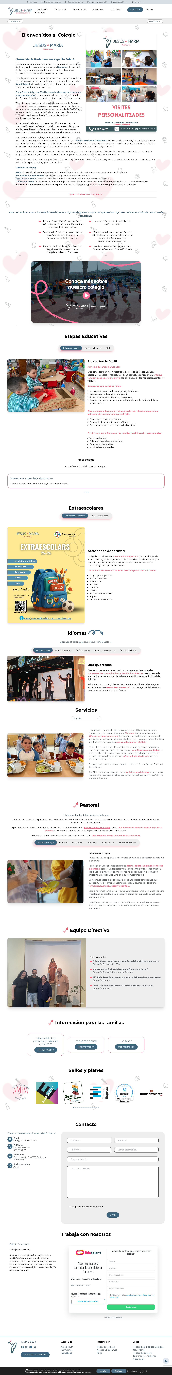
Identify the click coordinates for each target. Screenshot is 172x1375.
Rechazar (119, 1371)
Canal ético (32, 2)
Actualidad (115, 9)
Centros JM (60, 9)
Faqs (99, 1353)
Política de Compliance (51, 2)
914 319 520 (29, 1342)
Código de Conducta (74, 2)
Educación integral (46, 842)
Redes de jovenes (106, 1347)
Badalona (14, 21)
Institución (43, 9)
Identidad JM (79, 9)
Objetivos (63, 842)
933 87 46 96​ (19, 1150)
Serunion (130, 733)
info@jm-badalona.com (25, 1140)
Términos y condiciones (144, 1356)
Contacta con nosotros (35, 1354)
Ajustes (134, 1371)
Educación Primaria (92, 348)
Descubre (153, 21)
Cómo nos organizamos (104, 650)
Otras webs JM (117, 2)
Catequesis (91, 842)
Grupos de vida (107, 842)
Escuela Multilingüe (128, 650)
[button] (83, 492)
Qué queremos (43, 650)
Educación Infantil (71, 348)
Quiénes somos (83, 650)
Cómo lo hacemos (63, 650)
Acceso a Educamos (107, 1350)
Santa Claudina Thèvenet (97, 827)
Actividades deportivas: (75, 516)
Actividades (77, 842)
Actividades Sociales (99, 516)
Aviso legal (138, 1359)
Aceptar (103, 1371)
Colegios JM (67, 1347)
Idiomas (137, 2)
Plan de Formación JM (97, 2)
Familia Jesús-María (25, 179)
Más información (46, 1050)
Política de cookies (142, 1353)
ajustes (87, 1372)
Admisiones (98, 9)
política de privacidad (92, 1207)
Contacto (135, 9)
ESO (108, 348)
